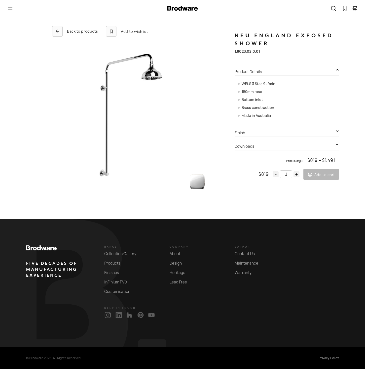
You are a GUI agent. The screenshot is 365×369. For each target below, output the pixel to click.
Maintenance (246, 263)
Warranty (243, 272)
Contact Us (245, 253)
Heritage (177, 272)
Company (179, 246)
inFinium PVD (115, 282)
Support (244, 246)
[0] (344, 8)
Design (176, 263)
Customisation (117, 291)
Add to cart (324, 174)
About (175, 253)
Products (112, 263)
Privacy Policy (329, 358)
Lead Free (178, 282)
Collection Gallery (120, 253)
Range (110, 246)
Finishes (111, 272)
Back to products (82, 31)
